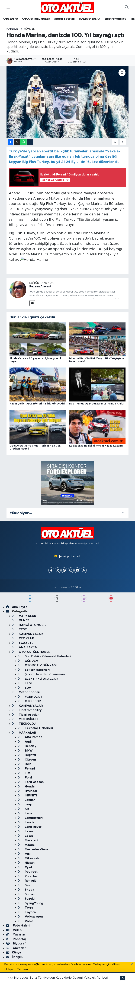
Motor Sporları (64, 18)
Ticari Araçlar (28, 714)
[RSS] (84, 570)
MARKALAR (27, 615)
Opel (28, 867)
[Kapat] (133, 964)
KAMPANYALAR (89, 18)
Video (17, 930)
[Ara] (126, 7)
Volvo (28, 921)
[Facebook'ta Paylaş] (10, 142)
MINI (27, 853)
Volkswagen (33, 916)
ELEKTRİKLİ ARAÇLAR (41, 678)
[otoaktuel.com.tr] (67, 7)
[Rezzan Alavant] (17, 289)
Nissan (29, 862)
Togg (28, 907)
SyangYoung (33, 903)
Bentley (30, 746)
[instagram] (84, 598)
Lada (28, 813)
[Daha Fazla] (30, 142)
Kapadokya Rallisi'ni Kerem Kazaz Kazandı (96, 446)
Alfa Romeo (33, 737)
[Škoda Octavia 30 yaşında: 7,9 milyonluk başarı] (37, 339)
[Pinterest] (64, 570)
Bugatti (30, 754)
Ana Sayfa (19, 606)
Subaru (29, 894)
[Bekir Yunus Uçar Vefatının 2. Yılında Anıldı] (97, 384)
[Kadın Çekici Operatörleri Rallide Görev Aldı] (37, 384)
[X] (58, 570)
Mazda (29, 844)
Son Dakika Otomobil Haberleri (47, 656)
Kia (26, 808)
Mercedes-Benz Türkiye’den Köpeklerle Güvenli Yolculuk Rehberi (61, 977)
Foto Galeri (21, 925)
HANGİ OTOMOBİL (32, 624)
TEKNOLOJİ (27, 723)
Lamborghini (33, 817)
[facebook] (30, 598)
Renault (30, 880)
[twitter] (57, 598)
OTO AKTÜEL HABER (36, 18)
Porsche (30, 876)
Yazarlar (18, 934)
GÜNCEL (29, 29)
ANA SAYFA (10, 18)
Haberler (13, 29)
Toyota (30, 912)
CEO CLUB (26, 638)
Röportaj (19, 939)
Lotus (28, 835)
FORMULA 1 (33, 696)
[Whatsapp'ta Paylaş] (23, 142)
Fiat (27, 772)
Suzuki (29, 898)
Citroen (30, 759)
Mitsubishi (31, 858)
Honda (29, 786)
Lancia (29, 822)
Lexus (29, 831)
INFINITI (30, 795)
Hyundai (30, 790)
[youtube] (111, 598)
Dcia (27, 763)
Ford (28, 777)
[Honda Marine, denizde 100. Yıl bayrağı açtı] (68, 102)
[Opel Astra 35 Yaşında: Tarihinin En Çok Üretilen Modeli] (37, 426)
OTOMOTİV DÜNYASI (40, 665)
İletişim (17, 957)
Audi (27, 741)
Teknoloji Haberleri (38, 728)
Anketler (19, 948)
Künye (16, 952)
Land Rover (32, 826)
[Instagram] (71, 570)
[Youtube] (77, 570)
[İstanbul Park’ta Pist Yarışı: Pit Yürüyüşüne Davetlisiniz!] (97, 339)
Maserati (31, 840)
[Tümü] (124, 512)
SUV (27, 687)
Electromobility (115, 18)
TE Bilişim (76, 587)
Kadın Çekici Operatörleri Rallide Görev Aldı (37, 404)
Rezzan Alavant (40, 286)
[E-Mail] (32, 303)
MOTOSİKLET (28, 719)
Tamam (22, 969)
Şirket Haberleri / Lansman (44, 674)
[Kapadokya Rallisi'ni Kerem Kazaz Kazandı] (97, 426)
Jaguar (29, 799)
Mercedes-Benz (36, 849)
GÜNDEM (31, 660)
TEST (22, 629)
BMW (28, 750)
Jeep (28, 804)
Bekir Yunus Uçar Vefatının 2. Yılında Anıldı (96, 404)
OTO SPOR (32, 701)
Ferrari (29, 768)
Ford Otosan (34, 781)
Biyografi (19, 943)
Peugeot (31, 871)
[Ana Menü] (8, 7)
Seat (28, 885)
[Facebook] (51, 570)
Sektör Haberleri (37, 669)
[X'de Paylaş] (17, 142)
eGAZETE (25, 642)
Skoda (29, 889)
